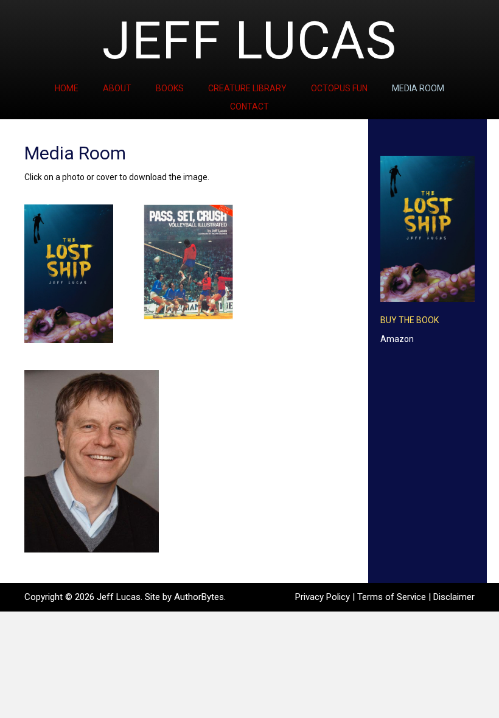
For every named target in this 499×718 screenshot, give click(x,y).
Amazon (397, 339)
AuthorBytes (199, 596)
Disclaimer (454, 596)
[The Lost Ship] (68, 273)
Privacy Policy (322, 596)
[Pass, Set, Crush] (188, 261)
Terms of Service (391, 596)
